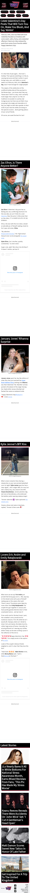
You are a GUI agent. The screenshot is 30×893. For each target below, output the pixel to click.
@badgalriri (19, 395)
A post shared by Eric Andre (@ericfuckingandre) (15, 696)
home (26, 884)
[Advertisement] (15, 139)
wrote (10, 397)
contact (26, 892)
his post (5, 640)
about (26, 887)
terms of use (25, 890)
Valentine (4, 216)
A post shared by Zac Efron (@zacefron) (15, 290)
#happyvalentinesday (7, 234)
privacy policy (24, 889)
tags (27, 886)
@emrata (6, 656)
